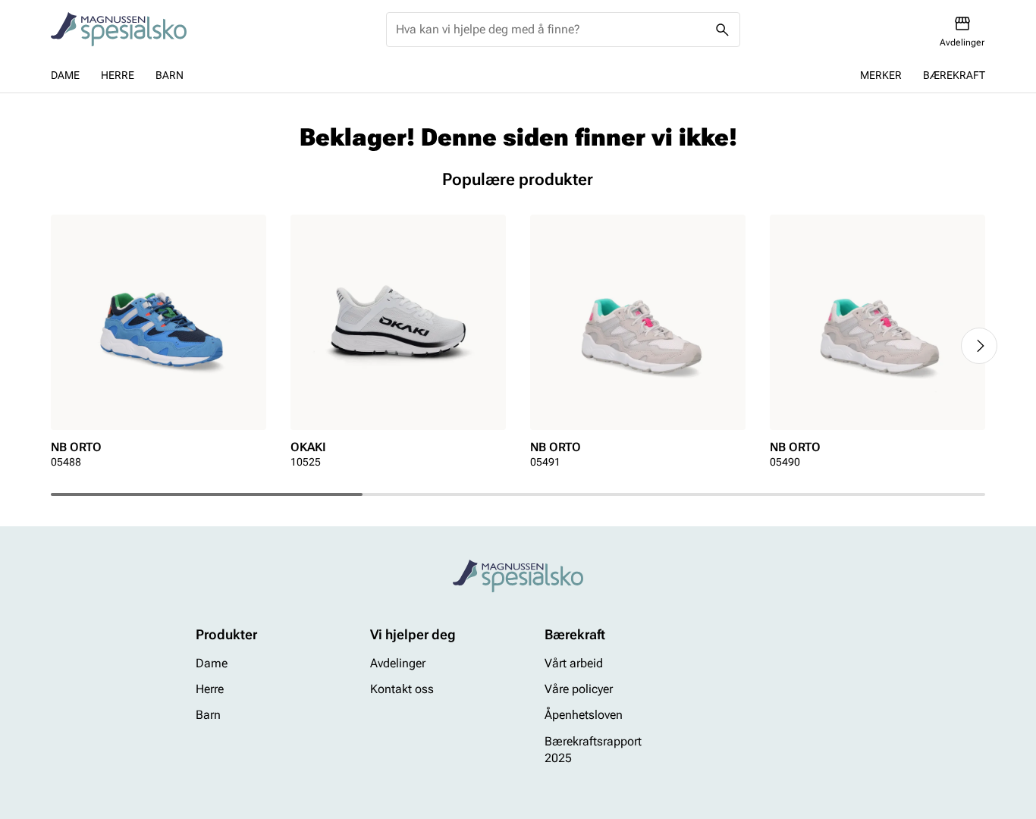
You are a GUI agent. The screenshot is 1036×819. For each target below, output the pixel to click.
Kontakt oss (402, 689)
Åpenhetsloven (584, 715)
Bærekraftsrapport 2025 (593, 749)
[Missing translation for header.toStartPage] (119, 29)
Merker (881, 75)
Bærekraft (954, 75)
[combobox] (551, 29)
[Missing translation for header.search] (722, 29)
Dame (65, 75)
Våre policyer (579, 689)
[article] (158, 346)
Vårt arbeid (574, 663)
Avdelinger (397, 663)
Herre (117, 75)
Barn (169, 75)
